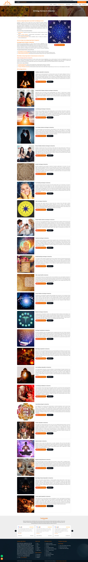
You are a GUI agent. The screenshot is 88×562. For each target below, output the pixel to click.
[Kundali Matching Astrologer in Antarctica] (25, 264)
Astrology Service (48, 541)
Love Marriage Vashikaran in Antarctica (43, 385)
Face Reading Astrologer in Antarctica (42, 182)
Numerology (68, 4)
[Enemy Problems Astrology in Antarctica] (25, 301)
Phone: (22, 557)
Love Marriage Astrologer (50, 547)
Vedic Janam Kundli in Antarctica (41, 275)
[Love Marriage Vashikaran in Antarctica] (25, 393)
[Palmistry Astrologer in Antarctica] (25, 245)
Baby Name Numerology (63, 547)
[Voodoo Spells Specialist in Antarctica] (25, 504)
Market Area (39, 550)
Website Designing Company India (61, 560)
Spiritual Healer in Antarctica (41, 441)
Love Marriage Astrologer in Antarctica (42, 109)
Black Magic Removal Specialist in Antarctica (44, 478)
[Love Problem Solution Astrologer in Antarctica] (25, 135)
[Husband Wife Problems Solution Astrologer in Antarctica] (25, 98)
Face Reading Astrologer (50, 554)
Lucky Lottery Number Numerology (65, 545)
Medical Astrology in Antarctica (41, 311)
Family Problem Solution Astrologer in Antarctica (44, 219)
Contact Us (84, 4)
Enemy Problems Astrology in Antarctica (43, 293)
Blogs (80, 4)
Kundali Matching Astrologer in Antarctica (43, 256)
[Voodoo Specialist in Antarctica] (25, 430)
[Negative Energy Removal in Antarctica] (25, 467)
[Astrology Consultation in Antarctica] (25, 338)
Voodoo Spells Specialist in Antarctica (42, 496)
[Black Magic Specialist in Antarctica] (25, 356)
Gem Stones (38, 554)
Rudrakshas (38, 556)
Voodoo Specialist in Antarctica (41, 422)
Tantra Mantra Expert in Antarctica (42, 404)
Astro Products (74, 4)
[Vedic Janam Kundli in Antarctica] (25, 282)
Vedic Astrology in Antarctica (41, 201)
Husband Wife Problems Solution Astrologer (51, 545)
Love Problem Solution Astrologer (51, 548)
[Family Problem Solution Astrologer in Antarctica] (25, 227)
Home (51, 4)
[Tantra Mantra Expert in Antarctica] (25, 411)
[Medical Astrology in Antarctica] (25, 319)
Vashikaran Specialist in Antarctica (42, 72)
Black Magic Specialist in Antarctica (42, 348)
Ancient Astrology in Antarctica (41, 164)
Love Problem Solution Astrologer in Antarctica (44, 127)
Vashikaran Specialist (49, 543)
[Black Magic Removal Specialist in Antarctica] (25, 485)
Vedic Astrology (48, 555)
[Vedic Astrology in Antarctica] (25, 208)
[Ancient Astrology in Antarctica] (25, 171)
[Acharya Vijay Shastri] (7, 3)
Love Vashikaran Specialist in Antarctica (43, 367)
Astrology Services (61, 4)
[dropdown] (64, 4)
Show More (19, 533)
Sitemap (38, 548)
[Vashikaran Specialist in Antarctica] (25, 79)
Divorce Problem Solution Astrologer (50, 551)
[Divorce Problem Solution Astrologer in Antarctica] (25, 153)
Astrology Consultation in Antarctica (42, 330)
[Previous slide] (16, 531)
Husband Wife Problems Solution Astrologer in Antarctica (46, 90)
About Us (55, 4)
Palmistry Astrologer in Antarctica (42, 238)
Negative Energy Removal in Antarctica (42, 459)
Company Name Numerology (64, 548)
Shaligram (38, 557)
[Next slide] (72, 531)
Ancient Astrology (48, 553)
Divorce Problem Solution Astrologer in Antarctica (45, 145)
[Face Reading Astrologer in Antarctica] (25, 190)
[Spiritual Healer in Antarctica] (25, 448)
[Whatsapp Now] (1, 556)
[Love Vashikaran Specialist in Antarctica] (25, 374)
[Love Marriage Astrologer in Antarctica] (25, 116)
